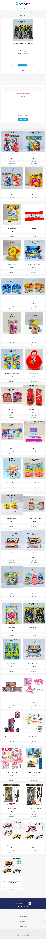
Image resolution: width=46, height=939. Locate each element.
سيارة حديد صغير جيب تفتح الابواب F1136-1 (12, 845)
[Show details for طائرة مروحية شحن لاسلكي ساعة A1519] (34, 504)
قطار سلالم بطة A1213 (12, 228)
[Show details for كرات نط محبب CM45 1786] (34, 359)
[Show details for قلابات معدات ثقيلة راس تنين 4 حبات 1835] (34, 141)
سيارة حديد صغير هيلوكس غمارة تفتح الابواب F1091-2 (34, 845)
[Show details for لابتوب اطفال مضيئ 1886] (34, 431)
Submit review (23, 119)
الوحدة (23, 57)
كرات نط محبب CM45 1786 (34, 373)
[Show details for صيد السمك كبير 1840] (12, 613)
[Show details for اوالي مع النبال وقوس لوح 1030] (34, 613)
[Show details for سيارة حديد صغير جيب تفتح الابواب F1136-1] (12, 830)
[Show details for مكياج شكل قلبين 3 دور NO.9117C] (34, 685)
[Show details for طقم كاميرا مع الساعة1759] (12, 323)
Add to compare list (31, 65)
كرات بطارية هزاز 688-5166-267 (12, 518)
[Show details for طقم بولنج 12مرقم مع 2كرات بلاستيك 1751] (12, 359)
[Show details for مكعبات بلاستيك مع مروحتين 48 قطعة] (34, 286)
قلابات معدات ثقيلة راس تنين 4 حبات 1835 (34, 155)
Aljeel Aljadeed (25, 53)
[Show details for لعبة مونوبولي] (34, 214)
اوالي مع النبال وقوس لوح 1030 (34, 627)
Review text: (23, 102)
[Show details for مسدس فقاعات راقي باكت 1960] (12, 431)
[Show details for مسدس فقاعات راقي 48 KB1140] (12, 758)
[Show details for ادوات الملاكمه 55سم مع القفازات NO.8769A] (12, 722)
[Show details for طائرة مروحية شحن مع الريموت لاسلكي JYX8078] (12, 685)
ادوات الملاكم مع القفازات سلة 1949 (34, 409)
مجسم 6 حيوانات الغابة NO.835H (34, 736)
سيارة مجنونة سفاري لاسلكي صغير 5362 (11, 482)
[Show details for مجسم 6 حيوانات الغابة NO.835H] (34, 722)
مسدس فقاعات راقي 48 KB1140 (12, 772)
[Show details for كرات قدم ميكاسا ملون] (12, 250)
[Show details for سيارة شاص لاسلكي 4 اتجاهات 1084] (34, 649)
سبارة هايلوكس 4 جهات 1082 (12, 554)
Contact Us (23, 83)
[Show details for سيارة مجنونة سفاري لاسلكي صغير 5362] (12, 468)
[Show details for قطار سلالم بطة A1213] (12, 214)
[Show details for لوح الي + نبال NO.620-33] (12, 794)
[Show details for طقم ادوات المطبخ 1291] (12, 178)
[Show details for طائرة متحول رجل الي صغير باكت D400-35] (34, 758)
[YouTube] (24, 906)
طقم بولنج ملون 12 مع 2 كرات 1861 (34, 482)
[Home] (12, 12)
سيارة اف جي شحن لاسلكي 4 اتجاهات (34, 264)
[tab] (23, 79)
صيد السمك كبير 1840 (11, 627)
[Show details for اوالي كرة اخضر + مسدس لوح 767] (12, 649)
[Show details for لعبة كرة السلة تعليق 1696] (12, 141)
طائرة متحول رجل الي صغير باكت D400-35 (34, 772)
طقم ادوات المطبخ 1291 (12, 192)
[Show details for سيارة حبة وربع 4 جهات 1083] (34, 540)
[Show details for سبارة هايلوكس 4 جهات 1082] (12, 540)
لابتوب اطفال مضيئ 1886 (34, 446)
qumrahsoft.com (25, 935)
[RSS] (27, 906)
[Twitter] (19, 906)
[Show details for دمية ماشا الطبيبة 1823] (12, 395)
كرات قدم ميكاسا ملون (12, 264)
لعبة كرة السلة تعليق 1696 (12, 155)
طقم (24, 60)
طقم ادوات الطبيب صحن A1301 (34, 192)
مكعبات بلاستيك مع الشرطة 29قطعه (12, 301)
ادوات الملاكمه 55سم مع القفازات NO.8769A (12, 736)
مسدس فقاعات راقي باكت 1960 (12, 446)
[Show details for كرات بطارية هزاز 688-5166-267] (12, 504)
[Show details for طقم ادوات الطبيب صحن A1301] (34, 178)
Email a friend (33, 65)
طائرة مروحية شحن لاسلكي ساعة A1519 (34, 518)
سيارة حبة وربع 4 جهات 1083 (34, 554)
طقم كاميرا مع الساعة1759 (11, 337)
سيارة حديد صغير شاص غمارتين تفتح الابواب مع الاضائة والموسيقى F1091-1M (12, 882)
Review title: (23, 96)
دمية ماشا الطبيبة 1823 (12, 409)
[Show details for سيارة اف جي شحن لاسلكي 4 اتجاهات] (34, 250)
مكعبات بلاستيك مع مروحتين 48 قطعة (34, 301)
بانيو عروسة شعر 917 (34, 591)
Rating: (23, 113)
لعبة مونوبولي (34, 228)
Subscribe (30, 903)
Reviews (23, 79)
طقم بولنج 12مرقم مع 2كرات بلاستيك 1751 (12, 373)
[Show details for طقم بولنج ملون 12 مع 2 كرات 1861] (34, 468)
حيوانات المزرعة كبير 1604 (12, 591)
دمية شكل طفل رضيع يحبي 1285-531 (34, 337)
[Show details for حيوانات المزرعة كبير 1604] (12, 577)
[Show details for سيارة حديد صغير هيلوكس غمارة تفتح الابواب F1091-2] (34, 830)
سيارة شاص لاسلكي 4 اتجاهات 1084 (34, 663)
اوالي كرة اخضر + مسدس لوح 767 (12, 663)
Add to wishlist (28, 65)
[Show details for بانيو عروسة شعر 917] (34, 577)
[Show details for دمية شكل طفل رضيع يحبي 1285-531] (34, 323)
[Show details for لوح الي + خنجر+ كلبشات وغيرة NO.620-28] (34, 794)
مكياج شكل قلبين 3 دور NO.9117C (34, 700)
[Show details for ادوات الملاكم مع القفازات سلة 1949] (34, 395)
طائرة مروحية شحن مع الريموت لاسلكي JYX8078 (12, 700)
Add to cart (23, 65)
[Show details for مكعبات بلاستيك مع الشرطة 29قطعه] (12, 286)
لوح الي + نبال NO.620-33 (12, 808)
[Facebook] (22, 906)
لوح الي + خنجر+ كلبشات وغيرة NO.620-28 (34, 808)
